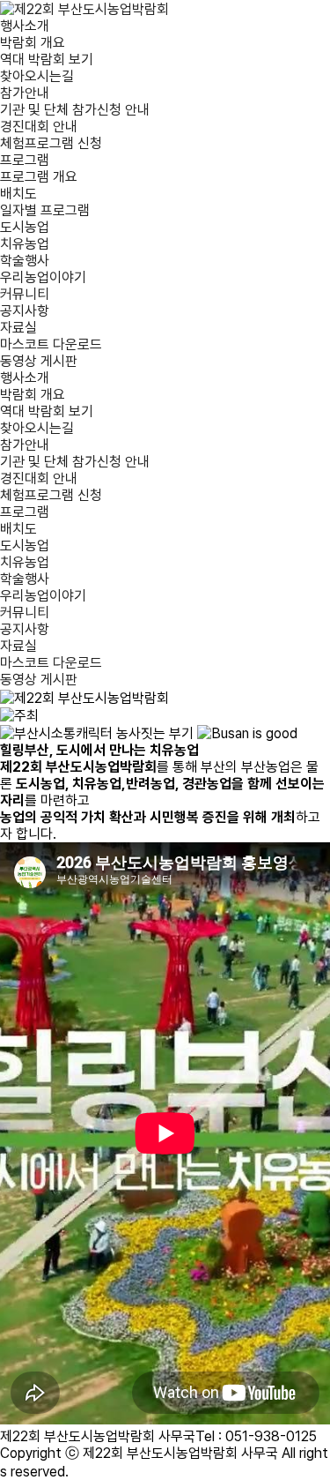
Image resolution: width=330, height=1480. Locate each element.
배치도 (18, 193)
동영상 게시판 (38, 361)
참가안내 (24, 93)
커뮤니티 (24, 294)
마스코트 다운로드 (51, 344)
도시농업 (24, 227)
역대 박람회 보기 (46, 59)
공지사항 (24, 311)
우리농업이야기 (43, 277)
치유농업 (24, 243)
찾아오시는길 (37, 76)
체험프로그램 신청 (51, 143)
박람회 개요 (32, 42)
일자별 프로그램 (45, 210)
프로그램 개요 (38, 176)
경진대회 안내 (38, 126)
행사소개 (24, 26)
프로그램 (24, 160)
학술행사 (24, 260)
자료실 (18, 327)
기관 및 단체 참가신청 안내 (75, 109)
